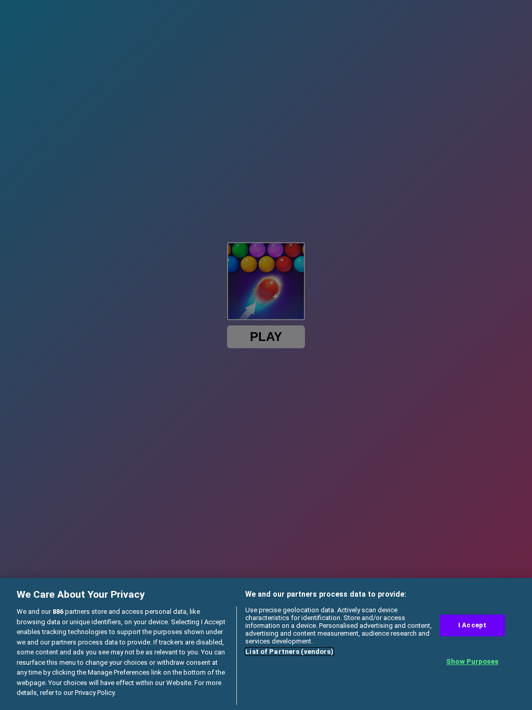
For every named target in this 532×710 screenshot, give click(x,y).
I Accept (472, 625)
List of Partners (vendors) (289, 651)
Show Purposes (472, 661)
